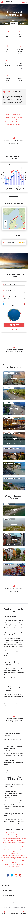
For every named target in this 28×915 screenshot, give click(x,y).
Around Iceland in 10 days (14, 834)
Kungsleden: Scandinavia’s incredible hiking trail (14, 846)
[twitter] (12, 875)
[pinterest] (20, 875)
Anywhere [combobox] (6, 287)
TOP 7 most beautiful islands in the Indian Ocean (14, 855)
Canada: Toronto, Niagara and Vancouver (14, 864)
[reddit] (16, 875)
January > (22, 23)
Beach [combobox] (5, 292)
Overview (14, 20)
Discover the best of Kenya (14, 866)
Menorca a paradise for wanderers (14, 847)
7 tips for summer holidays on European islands (14, 832)
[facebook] (8, 875)
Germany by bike (14, 853)
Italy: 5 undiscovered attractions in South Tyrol (14, 840)
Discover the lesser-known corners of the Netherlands (14, 838)
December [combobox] (6, 298)
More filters (14, 329)
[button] (5, 221)
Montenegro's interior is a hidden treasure (14, 836)
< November (5, 23)
